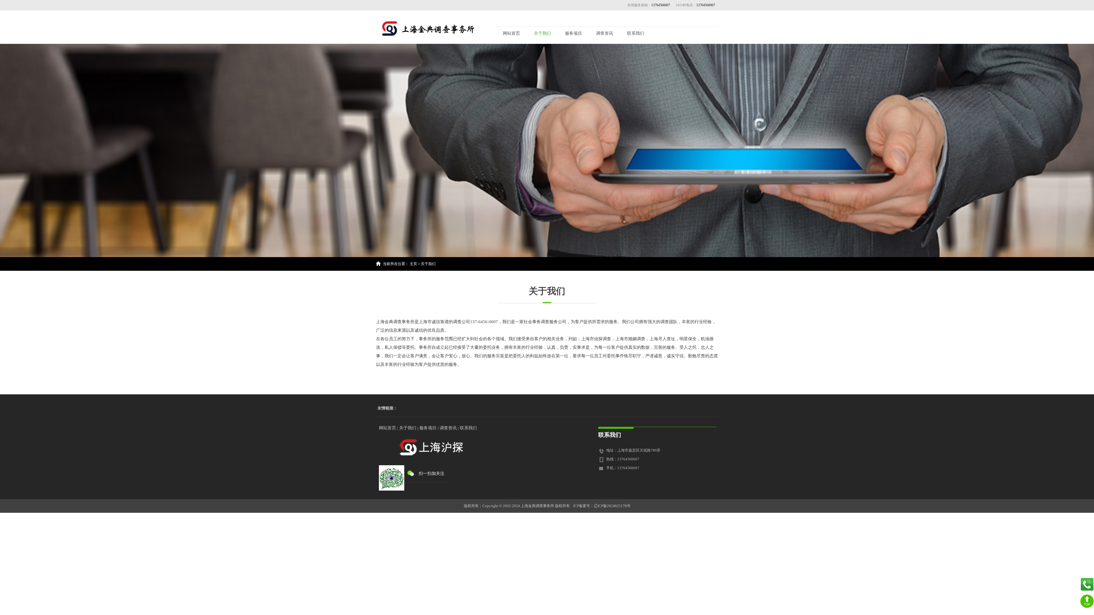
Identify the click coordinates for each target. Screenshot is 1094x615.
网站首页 (511, 33)
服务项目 (573, 33)
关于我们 (542, 33)
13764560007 (705, 5)
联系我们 (635, 33)
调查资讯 (604, 33)
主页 (413, 264)
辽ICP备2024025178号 (612, 506)
